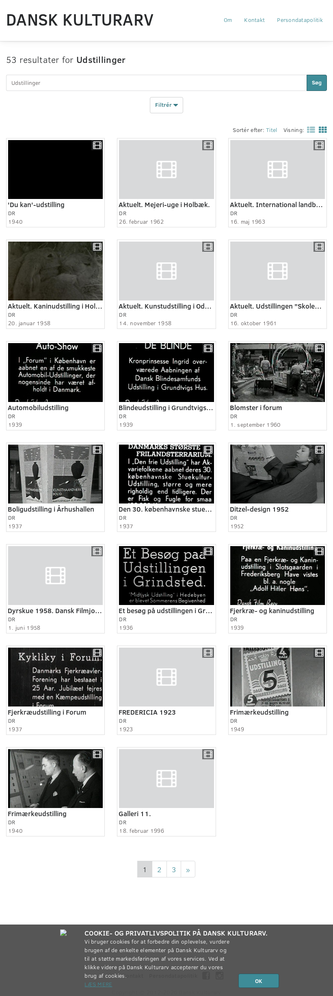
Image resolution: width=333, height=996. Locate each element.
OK (258, 981)
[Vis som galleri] (321, 129)
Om (228, 20)
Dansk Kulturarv (80, 19)
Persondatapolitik (300, 20)
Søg (317, 82)
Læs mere (98, 984)
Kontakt (254, 20)
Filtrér (164, 104)
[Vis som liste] (309, 129)
